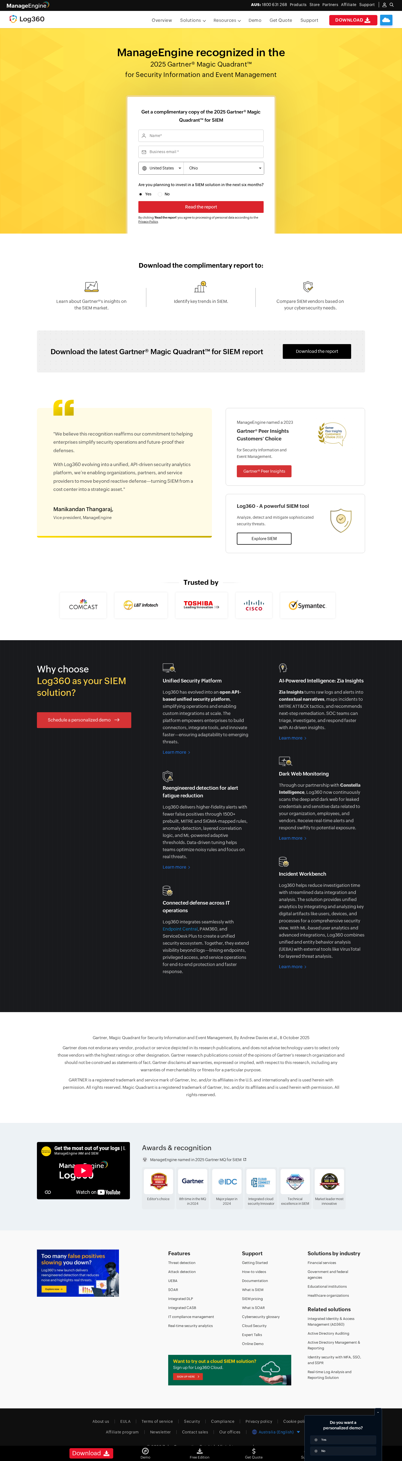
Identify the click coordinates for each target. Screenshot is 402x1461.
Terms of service (157, 1421)
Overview (162, 20)
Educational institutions (327, 1286)
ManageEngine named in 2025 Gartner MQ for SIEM (195, 1160)
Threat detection (182, 1263)
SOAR (173, 1290)
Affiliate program (122, 1432)
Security (192, 1421)
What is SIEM (252, 1290)
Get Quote (281, 20)
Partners (330, 4)
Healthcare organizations (328, 1295)
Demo (255, 20)
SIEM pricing (252, 1299)
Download (349, 20)
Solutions (190, 20)
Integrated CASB (182, 1308)
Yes (148, 194)
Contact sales (195, 1432)
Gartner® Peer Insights (264, 471)
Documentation (255, 1281)
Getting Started (255, 1263)
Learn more (174, 752)
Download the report (317, 351)
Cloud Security (254, 1326)
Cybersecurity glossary (261, 1317)
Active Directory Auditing (328, 1333)
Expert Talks (252, 1335)
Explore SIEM (264, 538)
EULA (125, 1421)
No (167, 194)
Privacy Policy (148, 221)
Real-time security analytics (190, 1326)
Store (315, 4)
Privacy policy (259, 1421)
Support (310, 20)
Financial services (322, 1263)
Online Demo (253, 1344)
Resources (225, 20)
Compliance (222, 1421)
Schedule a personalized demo (80, 720)
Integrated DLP (180, 1299)
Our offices (230, 1432)
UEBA (172, 1281)
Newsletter (160, 1432)
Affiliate (349, 4)
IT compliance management (191, 1317)
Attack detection (182, 1272)
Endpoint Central (180, 929)
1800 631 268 (269, 4)
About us (100, 1421)
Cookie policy (296, 1421)
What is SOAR (253, 1308)
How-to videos (254, 1272)
